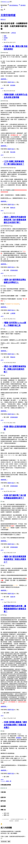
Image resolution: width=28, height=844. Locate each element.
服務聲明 (17, 820)
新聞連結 (18, 737)
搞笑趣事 (12, 85)
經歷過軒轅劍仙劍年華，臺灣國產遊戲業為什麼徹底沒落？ (15, 609)
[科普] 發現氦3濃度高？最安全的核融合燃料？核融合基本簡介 (15, 725)
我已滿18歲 (3, 841)
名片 (5, 39)
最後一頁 (8, 781)
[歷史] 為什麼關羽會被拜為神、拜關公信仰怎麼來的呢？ (15, 369)
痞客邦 (9, 82)
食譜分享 (12, 596)
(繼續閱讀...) (4, 79)
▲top (2, 88)
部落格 (5, 37)
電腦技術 (12, 357)
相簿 (5, 36)
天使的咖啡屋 (8, 15)
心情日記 (13, 32)
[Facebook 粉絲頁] (1, 788)
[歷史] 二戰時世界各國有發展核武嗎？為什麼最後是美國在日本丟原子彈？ (15, 219)
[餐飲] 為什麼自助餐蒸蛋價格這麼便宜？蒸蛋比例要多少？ (15, 559)
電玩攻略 (12, 152)
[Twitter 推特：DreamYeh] (2, 788)
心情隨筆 (12, 313)
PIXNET (7, 819)
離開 (9, 841)
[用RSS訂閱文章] (6, 788)
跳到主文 (3, 19)
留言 (13, 82)
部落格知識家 (14, 270)
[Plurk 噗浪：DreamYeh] (4, 788)
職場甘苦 (12, 207)
